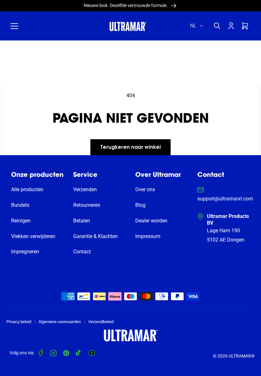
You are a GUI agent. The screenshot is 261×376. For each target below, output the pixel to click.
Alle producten (27, 189)
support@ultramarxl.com (225, 199)
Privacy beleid (18, 321)
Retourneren (86, 205)
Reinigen (21, 221)
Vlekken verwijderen (33, 236)
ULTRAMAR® (242, 355)
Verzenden (85, 189)
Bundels (20, 205)
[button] (14, 26)
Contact (82, 252)
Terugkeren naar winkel (130, 147)
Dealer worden (151, 221)
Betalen (81, 221)
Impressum (147, 236)
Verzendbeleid (101, 321)
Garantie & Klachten (95, 236)
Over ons (145, 189)
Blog (140, 205)
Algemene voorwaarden (60, 321)
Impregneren (25, 252)
